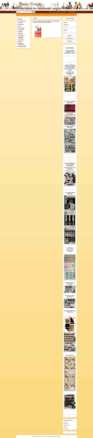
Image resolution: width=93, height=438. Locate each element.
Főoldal (50, 12)
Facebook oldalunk (57, 436)
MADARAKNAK (21, 29)
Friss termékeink (70, 18)
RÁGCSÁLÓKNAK (21, 28)
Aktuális (65, 426)
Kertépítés (20, 41)
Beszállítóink (66, 428)
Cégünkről (65, 421)
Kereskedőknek (57, 12)
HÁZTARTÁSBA (21, 39)
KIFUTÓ (19, 26)
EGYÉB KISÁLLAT (21, 35)
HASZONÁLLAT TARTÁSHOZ (21, 37)
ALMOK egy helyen (22, 20)
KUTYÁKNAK (20, 22)
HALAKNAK (20, 31)
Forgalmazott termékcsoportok (21, 44)
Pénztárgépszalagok (22, 46)
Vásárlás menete (67, 425)
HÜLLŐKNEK (20, 33)
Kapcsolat (64, 12)
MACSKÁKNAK (21, 24)
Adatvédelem (66, 423)
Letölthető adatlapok (72, 12)
